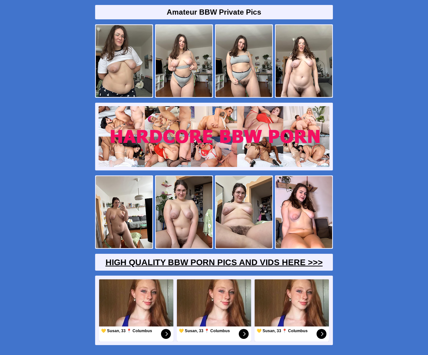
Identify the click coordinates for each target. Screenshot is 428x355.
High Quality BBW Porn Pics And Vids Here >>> (214, 262)
